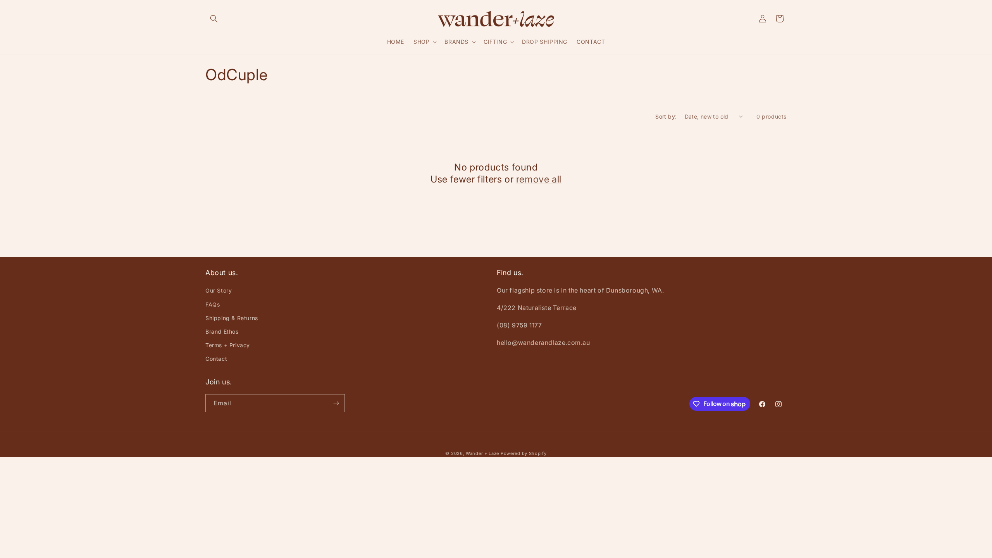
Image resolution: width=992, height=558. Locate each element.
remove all (538, 179)
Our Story (218, 290)
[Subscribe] (335, 403)
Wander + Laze (482, 453)
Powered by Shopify (524, 453)
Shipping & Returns (231, 318)
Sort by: (666, 116)
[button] (213, 18)
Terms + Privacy (227, 345)
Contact (216, 358)
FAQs (212, 304)
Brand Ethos (222, 331)
